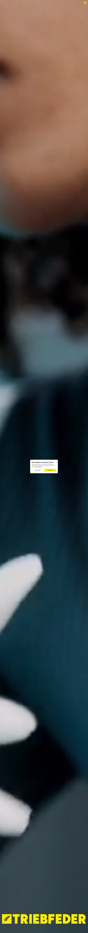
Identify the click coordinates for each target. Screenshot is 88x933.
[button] (85, 3)
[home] (0, 0)
